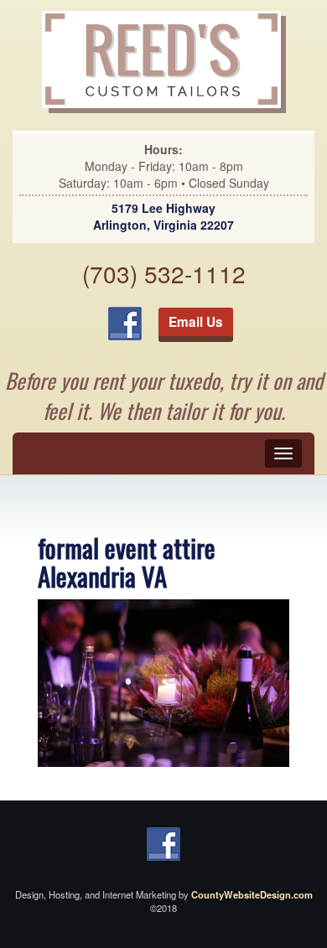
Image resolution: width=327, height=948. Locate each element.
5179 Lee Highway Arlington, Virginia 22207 (163, 216)
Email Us (196, 322)
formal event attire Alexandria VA (126, 561)
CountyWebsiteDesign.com (252, 894)
